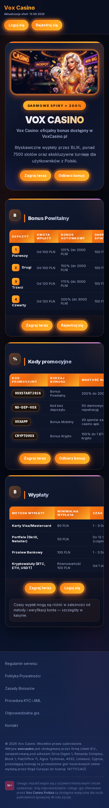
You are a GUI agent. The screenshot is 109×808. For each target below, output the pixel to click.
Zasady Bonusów (20, 688)
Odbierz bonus (72, 176)
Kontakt (11, 725)
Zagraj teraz (35, 176)
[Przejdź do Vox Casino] (54, 72)
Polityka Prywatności (23, 676)
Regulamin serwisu (21, 663)
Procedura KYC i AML (23, 700)
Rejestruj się (47, 25)
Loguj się (16, 25)
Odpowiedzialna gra (22, 713)
